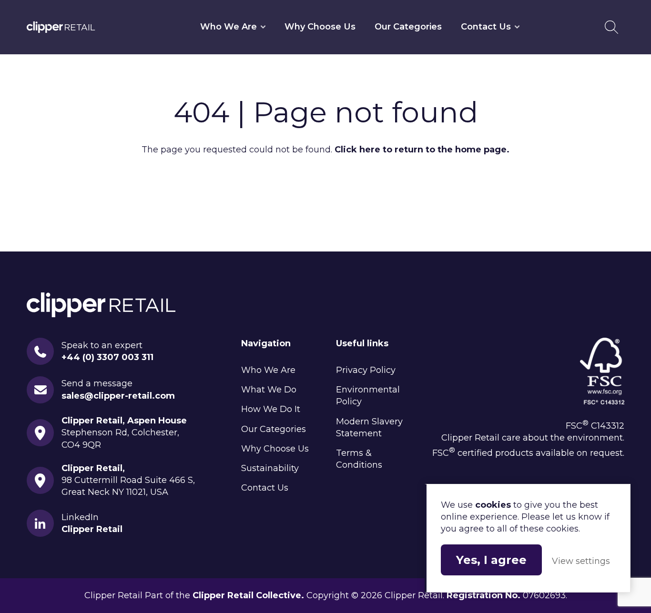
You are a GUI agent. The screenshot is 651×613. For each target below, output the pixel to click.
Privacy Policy (366, 370)
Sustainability (270, 468)
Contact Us (486, 26)
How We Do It (270, 409)
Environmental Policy (368, 395)
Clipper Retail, (93, 468)
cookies (493, 505)
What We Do (268, 389)
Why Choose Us (320, 26)
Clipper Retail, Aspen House (124, 420)
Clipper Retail (61, 27)
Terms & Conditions (359, 459)
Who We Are (228, 26)
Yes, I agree (491, 560)
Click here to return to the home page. (422, 149)
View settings (581, 561)
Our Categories (408, 26)
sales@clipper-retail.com (118, 396)
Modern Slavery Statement (369, 427)
